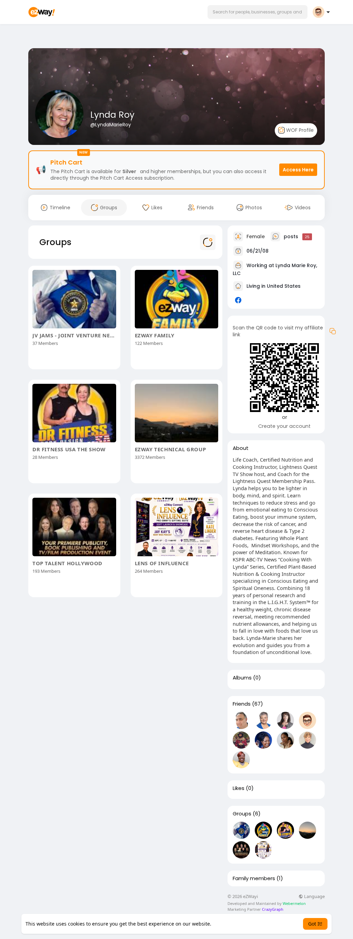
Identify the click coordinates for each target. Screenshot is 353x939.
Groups (242, 813)
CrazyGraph (272, 909)
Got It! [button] (315, 923)
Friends (242, 704)
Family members (254, 878)
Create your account (284, 426)
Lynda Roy (112, 115)
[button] (257, 12)
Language (314, 896)
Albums (242, 677)
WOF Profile (299, 130)
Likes (238, 788)
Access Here (298, 169)
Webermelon (294, 903)
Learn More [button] (226, 923)
